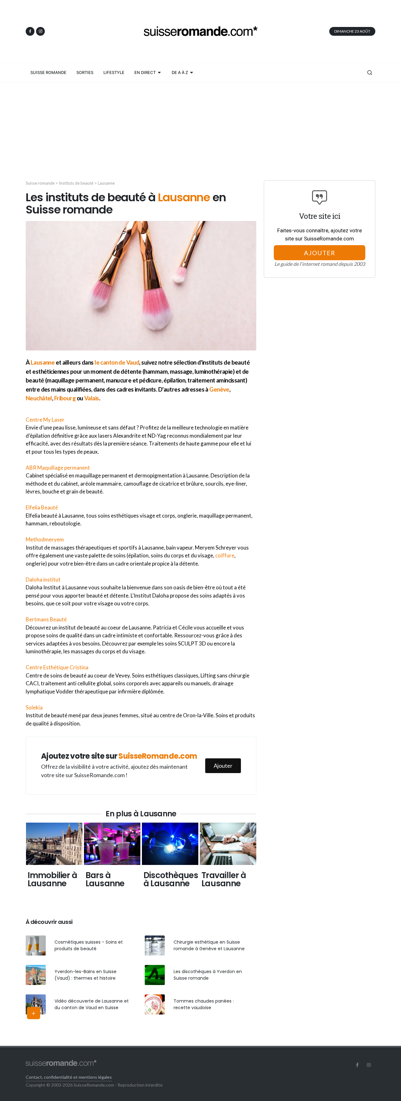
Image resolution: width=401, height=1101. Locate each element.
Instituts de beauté (76, 183)
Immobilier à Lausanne (52, 879)
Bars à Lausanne (105, 879)
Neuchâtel (39, 398)
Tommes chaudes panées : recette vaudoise (204, 1004)
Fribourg (65, 398)
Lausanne (43, 362)
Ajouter (223, 765)
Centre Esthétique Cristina (57, 667)
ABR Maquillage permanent (58, 467)
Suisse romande (40, 183)
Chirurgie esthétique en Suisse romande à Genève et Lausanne (209, 945)
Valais (91, 398)
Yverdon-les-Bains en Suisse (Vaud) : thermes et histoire (86, 974)
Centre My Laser (45, 419)
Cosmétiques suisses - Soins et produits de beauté (89, 945)
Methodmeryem (45, 539)
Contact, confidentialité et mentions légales (69, 1077)
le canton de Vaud (117, 362)
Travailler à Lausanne (223, 879)
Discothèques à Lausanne (170, 879)
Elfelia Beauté (42, 507)
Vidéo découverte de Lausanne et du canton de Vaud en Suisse (92, 1004)
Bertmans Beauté (46, 619)
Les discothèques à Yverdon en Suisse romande (208, 974)
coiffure (224, 555)
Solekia (34, 707)
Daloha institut (43, 579)
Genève (219, 389)
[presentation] (20, 862)
